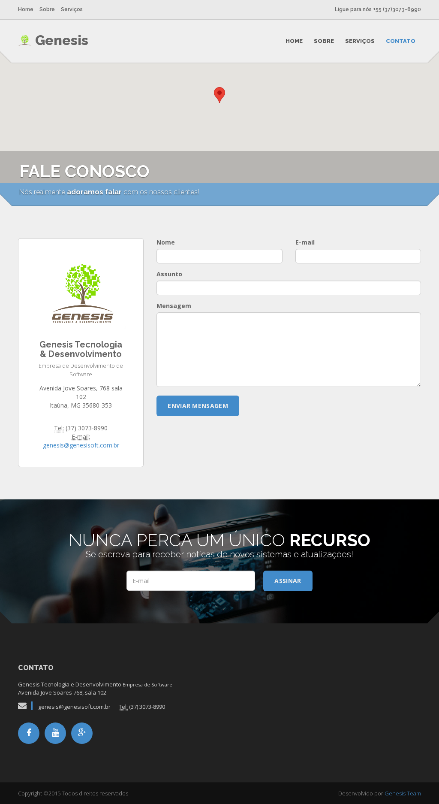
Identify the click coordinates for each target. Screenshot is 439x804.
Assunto (169, 274)
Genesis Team (403, 793)
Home (25, 9)
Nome (165, 242)
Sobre (47, 9)
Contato (400, 41)
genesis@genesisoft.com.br (81, 445)
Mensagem (173, 306)
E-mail (305, 242)
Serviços (72, 9)
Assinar (287, 581)
